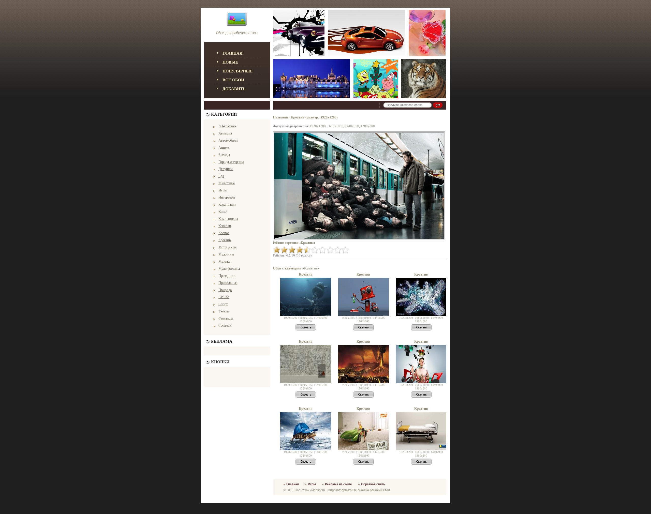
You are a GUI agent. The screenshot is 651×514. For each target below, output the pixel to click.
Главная (233, 53)
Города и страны (231, 162)
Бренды (224, 155)
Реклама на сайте (338, 484)
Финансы (225, 318)
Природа (225, 290)
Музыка (224, 261)
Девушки (225, 169)
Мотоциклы (227, 247)
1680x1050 (335, 126)
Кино (222, 212)
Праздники (226, 276)
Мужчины (226, 254)
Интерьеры (226, 197)
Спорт (223, 304)
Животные (226, 183)
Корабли (224, 226)
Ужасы (223, 311)
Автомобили (228, 140)
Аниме (223, 147)
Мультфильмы (229, 268)
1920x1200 (318, 126)
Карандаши (227, 204)
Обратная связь (373, 484)
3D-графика (227, 126)
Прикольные (227, 283)
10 (345, 250)
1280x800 (368, 126)
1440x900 (352, 126)
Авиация (225, 133)
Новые (230, 62)
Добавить (234, 89)
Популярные (238, 71)
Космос (223, 233)
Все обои (233, 80)
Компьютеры (228, 219)
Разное (223, 297)
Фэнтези (224, 325)
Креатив (224, 240)
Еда (221, 176)
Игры (222, 190)
